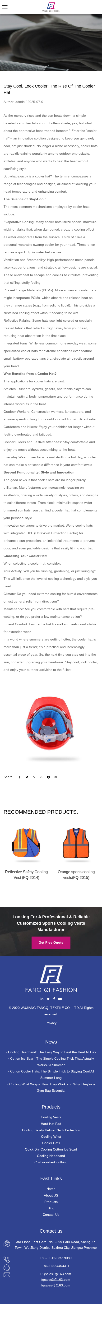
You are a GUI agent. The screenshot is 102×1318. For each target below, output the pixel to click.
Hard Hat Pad (51, 1124)
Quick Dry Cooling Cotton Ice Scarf (51, 1149)
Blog (51, 1208)
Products (51, 1202)
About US (51, 1195)
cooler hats (53, 222)
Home (51, 1189)
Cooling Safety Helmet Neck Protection (51, 1130)
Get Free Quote (51, 942)
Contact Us (51, 1214)
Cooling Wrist (51, 1136)
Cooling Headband (51, 1156)
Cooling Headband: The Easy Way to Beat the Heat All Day (52, 1052)
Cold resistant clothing (51, 1162)
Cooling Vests (51, 1117)
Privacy (51, 1023)
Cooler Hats (51, 1143)
